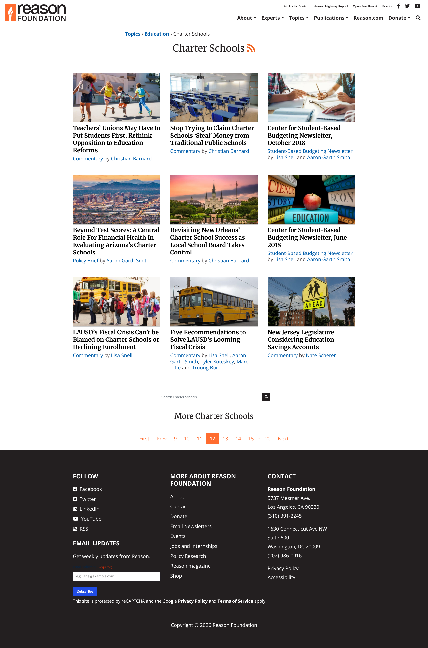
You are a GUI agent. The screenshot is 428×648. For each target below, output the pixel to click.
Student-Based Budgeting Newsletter (310, 151)
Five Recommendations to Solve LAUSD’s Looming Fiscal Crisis (208, 339)
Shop (176, 575)
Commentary (88, 158)
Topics (297, 17)
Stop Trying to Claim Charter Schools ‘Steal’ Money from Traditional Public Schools (212, 135)
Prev (162, 438)
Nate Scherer (321, 355)
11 (200, 438)
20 (268, 438)
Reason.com (368, 17)
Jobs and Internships (193, 546)
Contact (179, 506)
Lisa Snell (285, 157)
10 (187, 438)
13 (225, 438)
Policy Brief (85, 260)
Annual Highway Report (331, 6)
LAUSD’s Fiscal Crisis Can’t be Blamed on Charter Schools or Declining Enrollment (116, 339)
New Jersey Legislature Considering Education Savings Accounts (301, 339)
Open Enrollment (365, 6)
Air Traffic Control (296, 6)
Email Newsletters (191, 526)
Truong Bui (204, 367)
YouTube (91, 518)
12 (212, 438)
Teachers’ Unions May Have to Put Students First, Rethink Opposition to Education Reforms (116, 139)
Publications (329, 17)
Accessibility (281, 577)
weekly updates (100, 556)
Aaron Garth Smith (328, 157)
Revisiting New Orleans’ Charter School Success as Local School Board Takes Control (207, 241)
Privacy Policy (283, 568)
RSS (84, 528)
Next (283, 438)
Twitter (88, 499)
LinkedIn (90, 509)
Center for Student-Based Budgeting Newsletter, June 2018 (307, 237)
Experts (270, 17)
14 (238, 438)
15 (251, 438)
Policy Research (188, 556)
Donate (397, 17)
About (244, 17)
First (144, 438)
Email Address (92, 567)
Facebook (91, 489)
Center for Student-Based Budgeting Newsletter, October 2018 (304, 135)
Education (156, 33)
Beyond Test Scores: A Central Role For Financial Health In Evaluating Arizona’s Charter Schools (116, 241)
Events (387, 6)
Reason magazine (190, 566)
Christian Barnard (131, 158)
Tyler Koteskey (217, 361)
